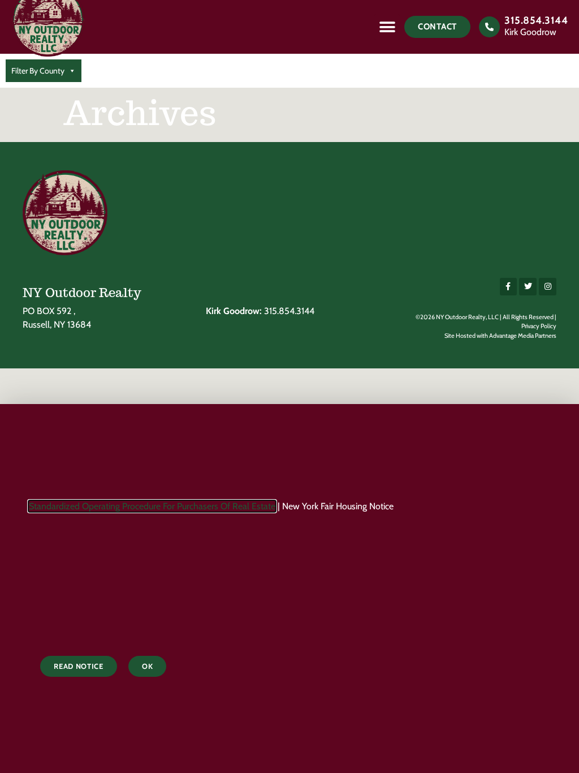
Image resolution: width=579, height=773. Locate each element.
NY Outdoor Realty (82, 292)
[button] (387, 27)
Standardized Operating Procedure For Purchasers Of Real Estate (152, 506)
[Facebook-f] (508, 286)
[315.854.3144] (489, 26)
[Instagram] (547, 286)
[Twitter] (528, 286)
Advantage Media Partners (522, 336)
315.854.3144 (536, 20)
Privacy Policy (538, 326)
